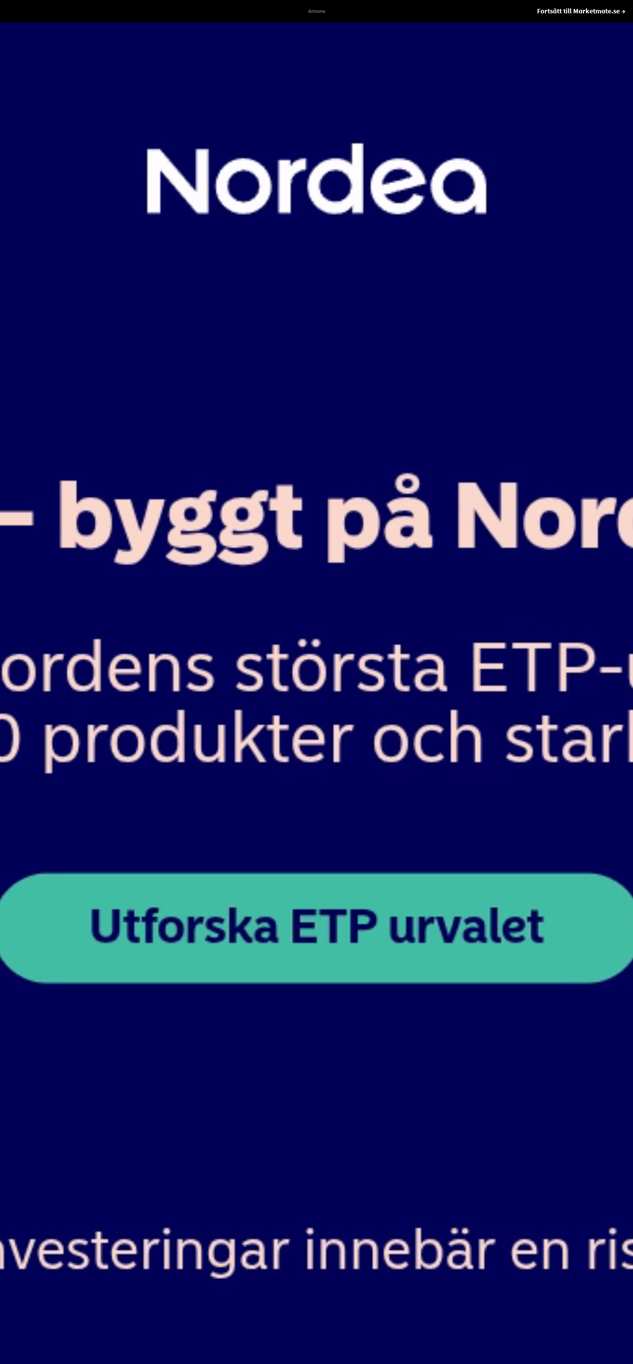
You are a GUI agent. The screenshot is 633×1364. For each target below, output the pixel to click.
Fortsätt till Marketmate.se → (581, 10)
